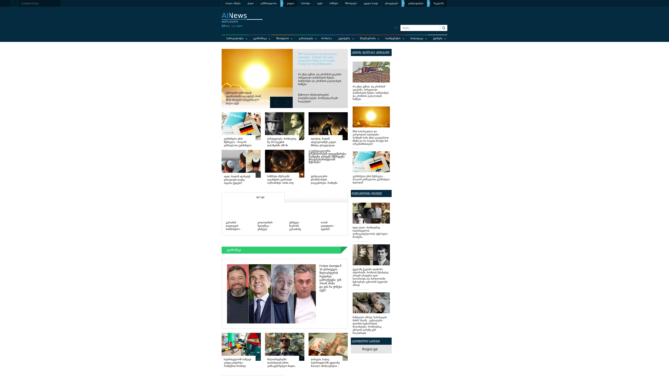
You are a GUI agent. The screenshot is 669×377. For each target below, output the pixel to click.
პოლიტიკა (416, 38)
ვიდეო (290, 3)
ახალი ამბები (233, 3)
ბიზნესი (334, 3)
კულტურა (344, 38)
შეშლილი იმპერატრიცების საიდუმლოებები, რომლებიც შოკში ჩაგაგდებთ (318, 98)
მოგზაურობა (368, 38)
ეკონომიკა (260, 38)
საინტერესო (393, 38)
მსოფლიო (282, 38)
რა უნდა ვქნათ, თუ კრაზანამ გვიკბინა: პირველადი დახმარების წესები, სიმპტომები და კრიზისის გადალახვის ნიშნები (320, 79)
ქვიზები (438, 38)
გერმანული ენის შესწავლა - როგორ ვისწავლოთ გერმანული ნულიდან (371, 179)
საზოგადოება (235, 38)
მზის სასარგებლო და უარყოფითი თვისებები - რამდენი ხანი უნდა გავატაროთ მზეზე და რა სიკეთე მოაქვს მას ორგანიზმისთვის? (317, 59)
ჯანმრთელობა (269, 3)
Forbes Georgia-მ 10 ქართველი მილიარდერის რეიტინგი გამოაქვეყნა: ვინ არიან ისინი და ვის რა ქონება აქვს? (330, 278)
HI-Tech (325, 38)
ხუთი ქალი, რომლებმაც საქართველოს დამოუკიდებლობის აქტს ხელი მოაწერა (370, 232)
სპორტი (305, 3)
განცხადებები (416, 3)
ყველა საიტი (371, 3)
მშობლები (351, 3)
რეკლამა (439, 3)
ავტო (320, 3)
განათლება (306, 38)
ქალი (251, 3)
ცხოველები (391, 3)
